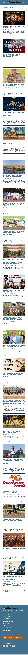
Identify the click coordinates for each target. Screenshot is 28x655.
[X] (7, 646)
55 (21, 590)
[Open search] (24, 2)
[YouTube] (13, 645)
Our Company (6, 616)
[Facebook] (4, 646)
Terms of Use (6, 634)
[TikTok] (10, 646)
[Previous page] (3, 591)
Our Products (6, 618)
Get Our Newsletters (11, 637)
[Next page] (25, 591)
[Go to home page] (14, 608)
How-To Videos (7, 627)
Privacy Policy (6, 632)
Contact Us (6, 623)
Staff (4, 625)
